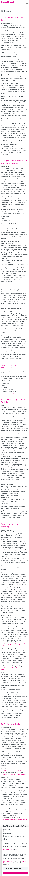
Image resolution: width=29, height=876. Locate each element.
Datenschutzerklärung (8, 849)
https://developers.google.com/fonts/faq (12, 770)
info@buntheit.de (10, 225)
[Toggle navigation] (25, 2)
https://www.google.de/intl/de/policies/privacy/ (14, 774)
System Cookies (8, 831)
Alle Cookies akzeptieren (15, 872)
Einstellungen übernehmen (15, 868)
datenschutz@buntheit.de (13, 393)
